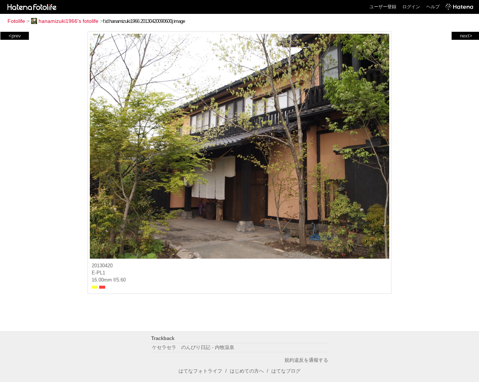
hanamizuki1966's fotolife (68, 21)
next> (466, 36)
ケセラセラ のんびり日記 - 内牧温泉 (193, 347)
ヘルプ (433, 6)
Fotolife (16, 21)
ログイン (411, 6)
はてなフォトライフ (200, 371)
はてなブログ (285, 371)
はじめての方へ (247, 371)
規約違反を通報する (306, 360)
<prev (15, 36)
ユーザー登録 (382, 6)
